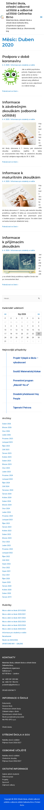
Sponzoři (5, 782)
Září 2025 (5, 450)
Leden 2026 (6, 435)
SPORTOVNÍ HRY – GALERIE (12, 644)
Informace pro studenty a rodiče (23, 65)
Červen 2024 (6, 494)
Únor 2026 (6, 431)
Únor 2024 (6, 509)
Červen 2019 (6, 597)
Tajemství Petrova (22, 407)
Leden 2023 (6, 545)
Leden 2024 (6, 512)
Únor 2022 (6, 568)
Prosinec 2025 (7, 439)
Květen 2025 (6, 457)
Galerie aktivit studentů (10, 774)
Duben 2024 (6, 501)
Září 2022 (5, 560)
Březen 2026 (7, 427)
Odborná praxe (7, 777)
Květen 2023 (6, 531)
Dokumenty (6, 703)
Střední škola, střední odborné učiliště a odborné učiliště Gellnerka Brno (19, 10)
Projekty (5, 780)
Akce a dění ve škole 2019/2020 (14, 610)
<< (5, 314)
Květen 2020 (6, 590)
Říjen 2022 (6, 556)
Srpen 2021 (6, 571)
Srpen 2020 (6, 582)
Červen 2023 (6, 527)
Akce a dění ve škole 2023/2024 (14, 625)
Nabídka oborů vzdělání (10, 740)
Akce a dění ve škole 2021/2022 (14, 618)
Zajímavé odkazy (8, 785)
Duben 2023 (6, 534)
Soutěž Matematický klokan (27, 371)
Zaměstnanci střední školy (12, 714)
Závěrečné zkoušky (9, 758)
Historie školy (7, 706)
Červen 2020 (6, 586)
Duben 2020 (6, 593)
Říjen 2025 (6, 446)
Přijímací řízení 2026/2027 (11, 743)
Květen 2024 (6, 498)
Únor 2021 (6, 575)
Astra (22, 805)
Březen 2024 (7, 505)
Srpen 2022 (6, 564)
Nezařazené (6, 636)
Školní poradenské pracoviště (13, 717)
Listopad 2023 (7, 520)
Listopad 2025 (7, 442)
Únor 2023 (6, 542)
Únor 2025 (6, 468)
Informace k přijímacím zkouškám (13, 242)
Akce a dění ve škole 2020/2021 (14, 614)
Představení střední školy (11, 709)
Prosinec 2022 (7, 549)
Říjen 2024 (6, 483)
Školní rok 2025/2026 (10, 640)
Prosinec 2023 (7, 516)
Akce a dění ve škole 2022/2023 (14, 622)
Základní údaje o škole (10, 711)
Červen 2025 (6, 453)
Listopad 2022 (7, 553)
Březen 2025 (7, 464)
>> (39, 314)
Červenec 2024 (7, 490)
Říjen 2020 (6, 579)
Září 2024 (5, 486)
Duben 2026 (6, 424)
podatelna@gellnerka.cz (11, 685)
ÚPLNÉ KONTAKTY (9, 690)
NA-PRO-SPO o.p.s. (9, 720)
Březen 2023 (7, 538)
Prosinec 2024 (7, 475)
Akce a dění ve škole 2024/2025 (14, 629)
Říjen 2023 (6, 523)
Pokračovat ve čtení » (10, 91)
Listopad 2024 (7, 479)
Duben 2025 (6, 461)
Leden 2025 (6, 472)
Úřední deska (7, 727)
